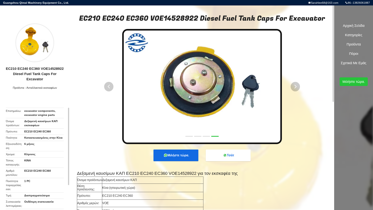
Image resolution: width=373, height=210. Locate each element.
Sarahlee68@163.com (324, 2)
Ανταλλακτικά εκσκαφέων (41, 87)
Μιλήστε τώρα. (178, 155)
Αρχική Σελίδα (353, 26)
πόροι (353, 54)
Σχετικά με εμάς (353, 63)
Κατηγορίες (353, 35)
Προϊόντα (18, 87)
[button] (108, 86)
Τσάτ (230, 155)
